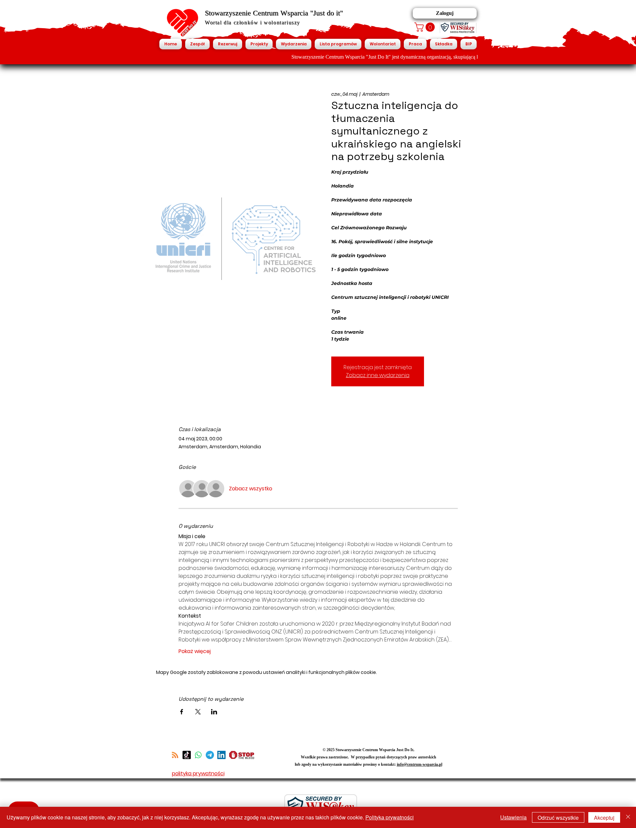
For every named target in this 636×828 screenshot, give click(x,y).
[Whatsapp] (198, 755)
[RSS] (175, 755)
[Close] (628, 817)
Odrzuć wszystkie (558, 817)
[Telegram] (210, 755)
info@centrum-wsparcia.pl (419, 764)
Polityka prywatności (389, 817)
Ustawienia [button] (513, 817)
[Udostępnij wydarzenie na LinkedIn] (214, 711)
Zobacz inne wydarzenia (377, 375)
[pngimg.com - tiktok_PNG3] (187, 755)
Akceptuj (604, 817)
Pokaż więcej (195, 651)
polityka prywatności (198, 773)
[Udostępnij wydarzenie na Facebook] (182, 711)
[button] (425, 27)
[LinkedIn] (221, 755)
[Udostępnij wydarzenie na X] (198, 711)
